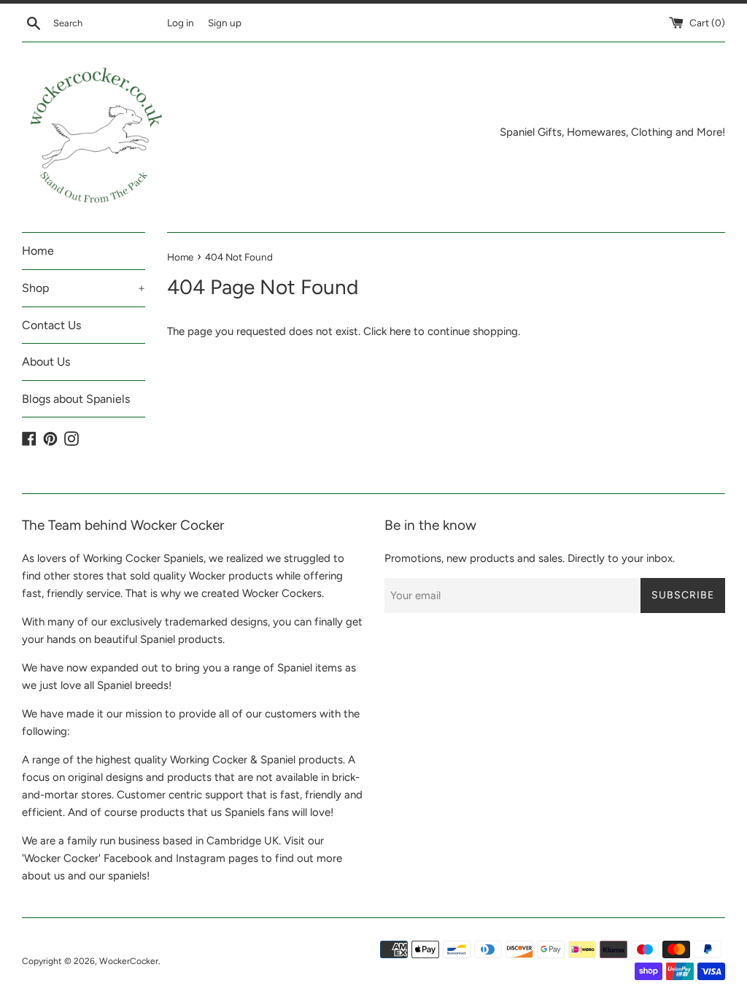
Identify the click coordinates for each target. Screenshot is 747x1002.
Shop (83, 288)
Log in (180, 22)
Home (38, 251)
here (400, 331)
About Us (46, 362)
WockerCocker (128, 961)
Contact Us (51, 325)
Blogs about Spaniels (76, 399)
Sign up (224, 22)
